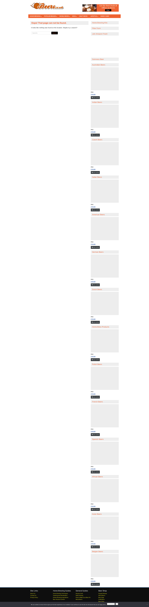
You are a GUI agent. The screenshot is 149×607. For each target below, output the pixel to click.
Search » (54, 33)
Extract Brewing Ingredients (60, 597)
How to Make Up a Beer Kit (83, 597)
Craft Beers (101, 599)
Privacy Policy (34, 597)
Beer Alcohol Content (59, 599)
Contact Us (33, 595)
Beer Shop (101, 601)
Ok (116, 604)
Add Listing (96, 97)
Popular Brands (102, 593)
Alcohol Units (79, 593)
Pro (92, 92)
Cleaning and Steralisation (60, 595)
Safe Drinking (79, 595)
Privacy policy (111, 604)
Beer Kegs (101, 597)
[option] (105, 83)
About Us (32, 593)
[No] (147, 604)
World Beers (79, 599)
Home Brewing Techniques (60, 593)
